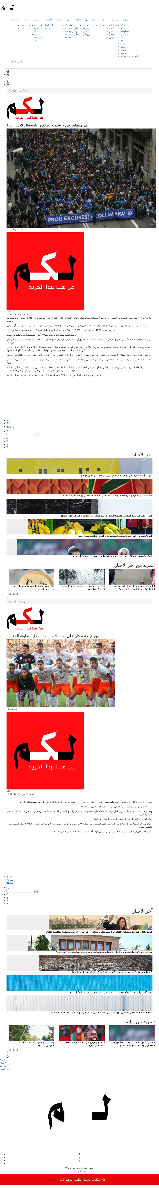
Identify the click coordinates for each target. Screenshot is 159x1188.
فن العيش (113, 37)
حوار (85, 31)
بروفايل (86, 34)
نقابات (34, 40)
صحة (34, 34)
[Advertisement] (79, 397)
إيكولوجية (125, 31)
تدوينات (68, 34)
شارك (10, 423)
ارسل (12, 426)
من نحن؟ (4, 1059)
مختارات (113, 25)
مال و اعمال (49, 25)
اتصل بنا (3, 1065)
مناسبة (112, 28)
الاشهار (3, 1062)
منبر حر (68, 28)
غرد (10, 420)
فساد (123, 28)
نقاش (76, 28)
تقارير (23, 25)
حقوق (101, 25)
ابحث (36, 434)
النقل (34, 31)
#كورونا (124, 37)
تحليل (23, 28)
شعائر (112, 34)
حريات (104, 19)
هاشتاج (68, 37)
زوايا (123, 46)
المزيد (126, 19)
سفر (111, 31)
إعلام (123, 25)
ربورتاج (86, 28)
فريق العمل (16, 61)
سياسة (26, 19)
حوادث (35, 28)
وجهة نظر (69, 31)
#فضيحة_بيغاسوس (129, 56)
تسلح (123, 40)
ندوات (76, 31)
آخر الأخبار (24, 90)
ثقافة (78, 19)
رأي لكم (68, 25)
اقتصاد (49, 19)
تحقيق (86, 25)
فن (75, 25)
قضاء (34, 25)
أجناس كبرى (90, 19)
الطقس (124, 34)
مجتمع (37, 19)
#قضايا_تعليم (38, 37)
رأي (68, 19)
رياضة (59, 19)
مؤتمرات (48, 28)
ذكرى (123, 43)
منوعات (115, 19)
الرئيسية (15, 19)
